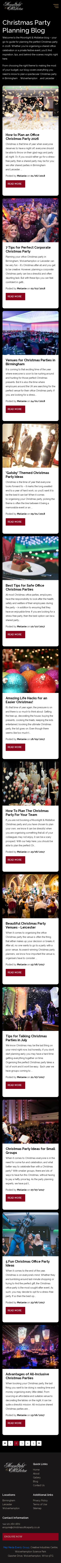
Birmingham (11, 78)
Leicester (49, 78)
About (36, 1473)
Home (36, 1470)
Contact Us (39, 1485)
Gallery (37, 1477)
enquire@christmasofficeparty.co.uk (21, 1527)
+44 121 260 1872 (11, 1524)
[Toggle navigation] (56, 6)
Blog (35, 1481)
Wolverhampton (28, 78)
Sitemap (37, 1508)
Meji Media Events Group (16, 1547)
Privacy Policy (40, 1500)
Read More (15, 184)
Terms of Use (40, 1504)
